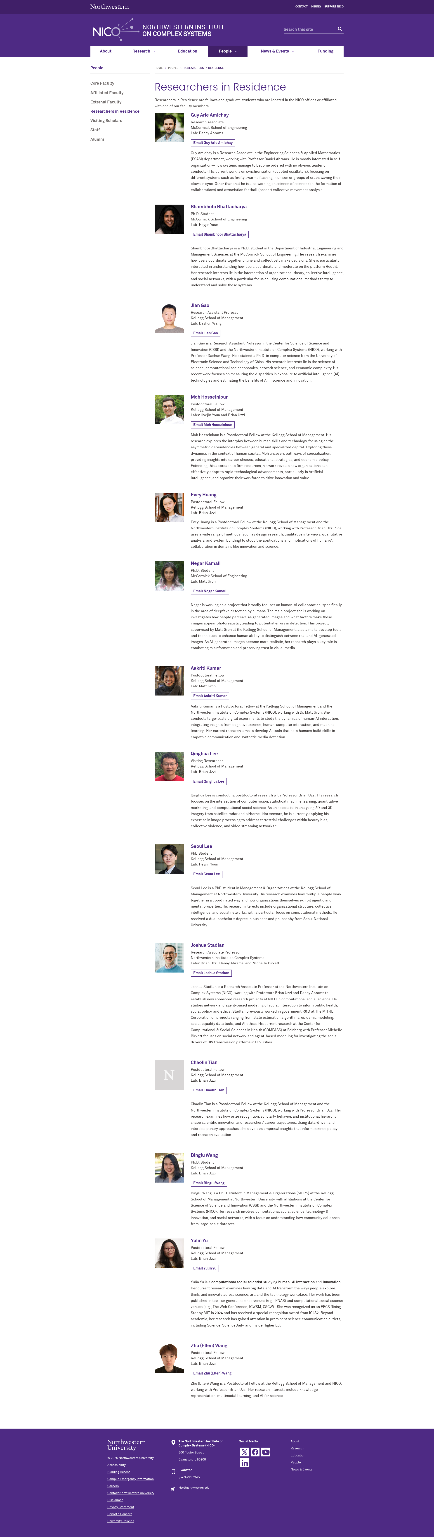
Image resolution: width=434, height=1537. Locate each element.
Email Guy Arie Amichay (213, 143)
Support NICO (334, 6)
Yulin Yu (199, 1240)
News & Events (275, 51)
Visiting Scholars (106, 121)
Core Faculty (102, 83)
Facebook (255, 1452)
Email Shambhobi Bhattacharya (219, 234)
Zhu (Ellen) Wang (209, 1345)
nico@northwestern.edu (194, 1488)
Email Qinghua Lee (208, 781)
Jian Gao (200, 305)
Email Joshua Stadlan (211, 973)
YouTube (265, 1452)
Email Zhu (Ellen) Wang (212, 1373)
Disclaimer (115, 1500)
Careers (113, 1486)
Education (187, 51)
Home (159, 68)
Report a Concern (119, 1514)
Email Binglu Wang (208, 1183)
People (226, 51)
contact (301, 6)
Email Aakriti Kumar (210, 696)
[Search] (340, 30)
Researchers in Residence (114, 112)
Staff (95, 130)
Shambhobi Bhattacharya (219, 207)
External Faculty (106, 102)
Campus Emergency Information (130, 1479)
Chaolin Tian (204, 1062)
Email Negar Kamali (209, 591)
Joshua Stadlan (207, 945)
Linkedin (244, 1462)
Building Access (118, 1472)
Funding (325, 51)
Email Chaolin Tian (208, 1090)
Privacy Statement (120, 1507)
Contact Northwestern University (130, 1493)
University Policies (120, 1521)
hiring (316, 6)
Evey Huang (204, 495)
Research (141, 51)
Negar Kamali (206, 563)
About (105, 51)
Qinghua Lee (204, 754)
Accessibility (116, 1465)
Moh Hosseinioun (210, 397)
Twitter (244, 1452)
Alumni (97, 140)
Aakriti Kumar (206, 668)
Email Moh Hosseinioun (212, 425)
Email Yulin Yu (204, 1268)
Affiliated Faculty (107, 93)
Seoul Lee (201, 846)
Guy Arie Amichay (210, 115)
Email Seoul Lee (206, 874)
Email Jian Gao (205, 333)
